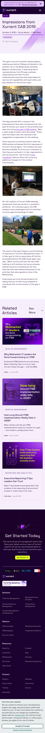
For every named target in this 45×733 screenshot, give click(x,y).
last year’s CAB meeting (26, 129)
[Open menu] (40, 10)
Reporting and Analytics (18, 473)
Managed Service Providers (31, 598)
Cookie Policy (20, 715)
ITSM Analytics (7, 631)
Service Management (16, 349)
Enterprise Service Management (9, 605)
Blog (26, 653)
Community (29, 683)
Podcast (28, 648)
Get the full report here (29, 5)
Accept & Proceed (22, 726)
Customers (6, 653)
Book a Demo (7, 683)
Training (5, 688)
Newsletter (6, 692)
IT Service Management (11, 598)
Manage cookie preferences (22, 730)
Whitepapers (7, 657)
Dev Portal (6, 661)
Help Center (6, 666)
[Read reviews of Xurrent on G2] (37, 570)
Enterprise (8, 37)
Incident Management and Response (10, 612)
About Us (5, 648)
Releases (28, 679)
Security (28, 657)
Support (5, 679)
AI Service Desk (7, 626)
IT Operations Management (30, 605)
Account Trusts (8, 635)
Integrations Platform (33, 631)
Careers (28, 688)
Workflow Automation (33, 626)
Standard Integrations (33, 661)
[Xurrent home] (10, 10)
